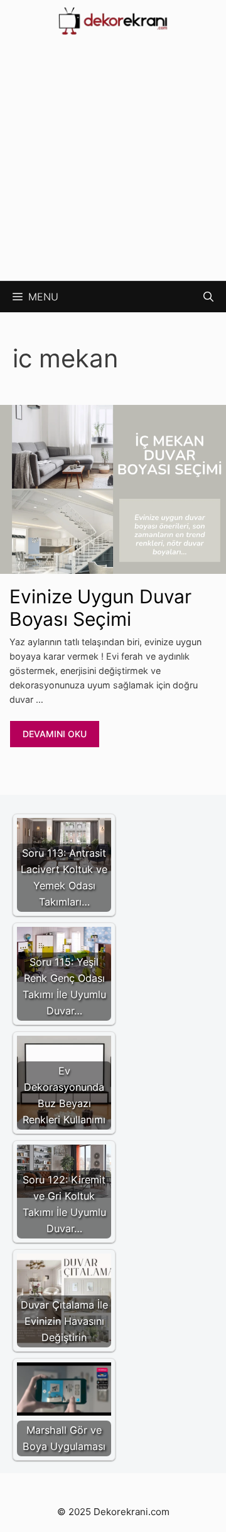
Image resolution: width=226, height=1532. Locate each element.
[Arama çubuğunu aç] (208, 296)
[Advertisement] (113, 161)
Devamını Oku (55, 733)
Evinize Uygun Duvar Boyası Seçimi (100, 607)
